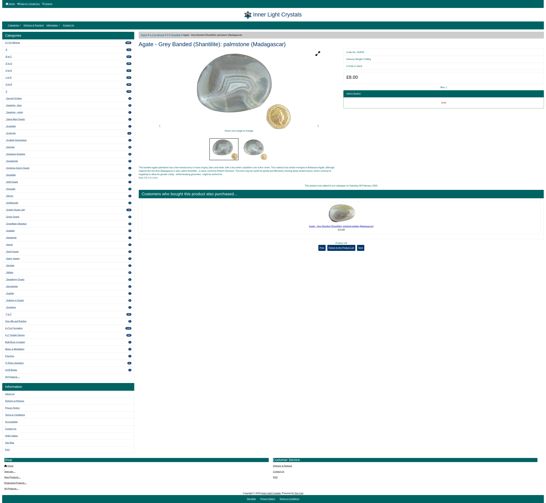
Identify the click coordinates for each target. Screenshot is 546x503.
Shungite (67, 189)
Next (360, 248)
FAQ (7, 450)
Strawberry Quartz (67, 279)
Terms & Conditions (15, 415)
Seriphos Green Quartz (67, 168)
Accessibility (11, 422)
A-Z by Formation (67, 328)
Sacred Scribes (67, 98)
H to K (67, 70)
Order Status (11, 436)
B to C (67, 56)
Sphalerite (67, 238)
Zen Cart (298, 493)
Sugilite (67, 293)
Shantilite (176, 35)
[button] (541, 489)
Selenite (67, 147)
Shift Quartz (67, 182)
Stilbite (67, 272)
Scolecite (67, 133)
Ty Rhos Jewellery (67, 363)
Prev (322, 248)
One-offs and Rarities (67, 321)
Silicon (67, 196)
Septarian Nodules (67, 154)
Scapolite (67, 126)
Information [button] (52, 25)
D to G (67, 63)
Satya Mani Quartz (67, 119)
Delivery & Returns (14, 401)
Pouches (67, 356)
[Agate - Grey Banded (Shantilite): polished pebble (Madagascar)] (341, 214)
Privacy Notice (12, 408)
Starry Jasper (67, 258)
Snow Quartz (67, 217)
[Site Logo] (248, 14)
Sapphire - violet (67, 112)
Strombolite (67, 286)
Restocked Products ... (15, 483)
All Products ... (12, 377)
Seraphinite (67, 161)
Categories (13, 25)
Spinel (67, 244)
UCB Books (67, 370)
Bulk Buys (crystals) (67, 342)
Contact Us (68, 25)
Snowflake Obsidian (67, 224)
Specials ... (9, 471)
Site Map (9, 443)
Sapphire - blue (67, 105)
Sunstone (67, 307)
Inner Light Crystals (271, 493)
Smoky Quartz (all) (67, 210)
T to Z (67, 314)
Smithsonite (67, 203)
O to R (67, 84)
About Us (10, 394)
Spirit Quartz (67, 251)
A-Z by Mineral (157, 35)
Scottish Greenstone (67, 140)
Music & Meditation (67, 349)
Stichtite (67, 265)
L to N (67, 77)
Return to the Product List (341, 248)
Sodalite (67, 231)
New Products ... (12, 477)
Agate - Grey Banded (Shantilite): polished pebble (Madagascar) (341, 226)
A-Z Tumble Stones (67, 335)
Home (144, 35)
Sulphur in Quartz (67, 300)
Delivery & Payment (34, 25)
